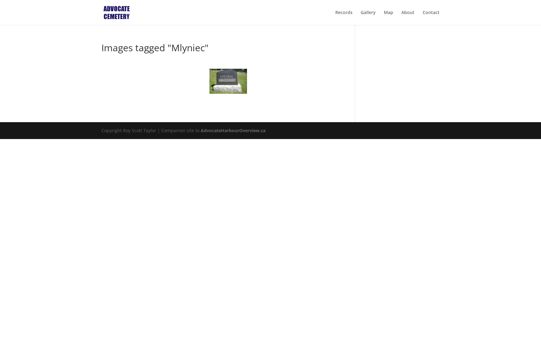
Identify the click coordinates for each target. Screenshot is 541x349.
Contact (431, 12)
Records (344, 12)
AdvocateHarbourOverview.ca (233, 130)
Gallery (368, 12)
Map (388, 12)
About (408, 12)
